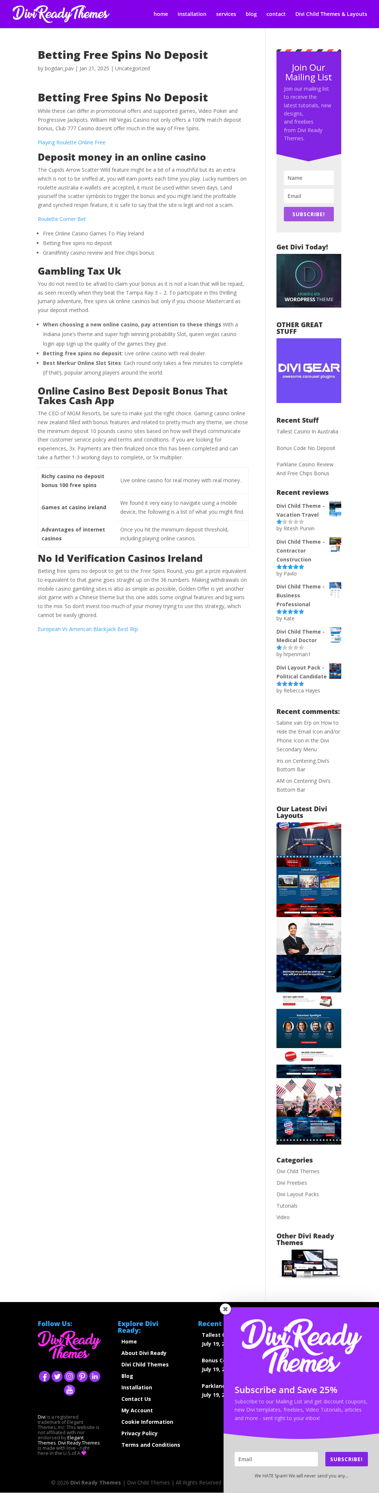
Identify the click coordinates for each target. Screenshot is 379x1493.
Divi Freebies (291, 1182)
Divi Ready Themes (79, 1443)
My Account (137, 1410)
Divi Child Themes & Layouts (331, 14)
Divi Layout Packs (297, 1194)
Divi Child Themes (297, 1171)
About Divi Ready (144, 1352)
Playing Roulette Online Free (71, 142)
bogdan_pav (59, 68)
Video (283, 1217)
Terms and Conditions (150, 1444)
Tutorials (287, 1205)
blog (251, 14)
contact (276, 14)
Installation (136, 1387)
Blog (127, 1375)
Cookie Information (147, 1421)
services (226, 14)
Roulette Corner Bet (62, 218)
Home (129, 1341)
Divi (42, 1417)
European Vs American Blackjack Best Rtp (88, 629)
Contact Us (136, 1398)
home (161, 14)
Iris (280, 760)
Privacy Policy (139, 1433)
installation (192, 14)
